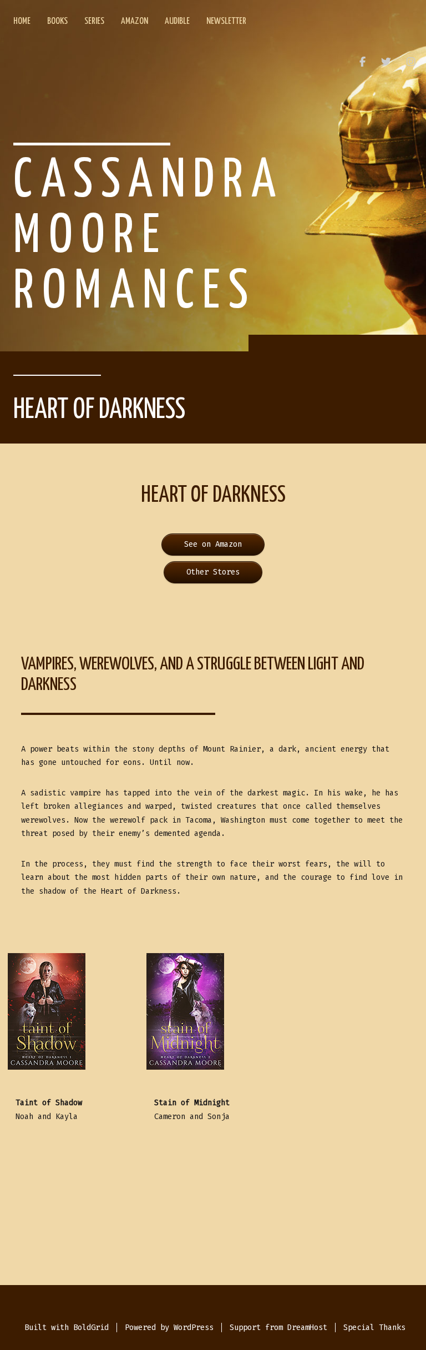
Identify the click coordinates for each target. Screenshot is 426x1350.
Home (22, 21)
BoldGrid (91, 1327)
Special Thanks (374, 1327)
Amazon (134, 21)
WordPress (194, 1327)
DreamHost (307, 1327)
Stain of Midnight (192, 1102)
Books (57, 21)
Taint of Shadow (49, 1102)
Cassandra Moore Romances (148, 237)
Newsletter (226, 21)
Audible (177, 21)
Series (94, 21)
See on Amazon (213, 544)
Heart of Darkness (99, 410)
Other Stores (213, 572)
